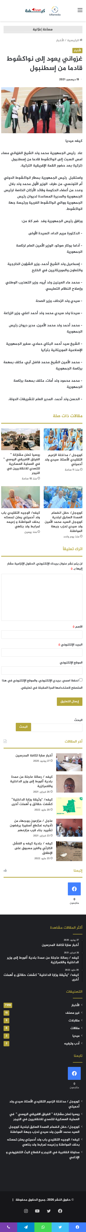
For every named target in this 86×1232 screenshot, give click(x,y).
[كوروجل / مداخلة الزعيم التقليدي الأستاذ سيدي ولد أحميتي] (63, 439)
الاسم (77, 626)
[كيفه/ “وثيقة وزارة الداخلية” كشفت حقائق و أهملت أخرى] (69, 806)
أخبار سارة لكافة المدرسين (34, 755)
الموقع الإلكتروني (71, 662)
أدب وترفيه (72, 1043)
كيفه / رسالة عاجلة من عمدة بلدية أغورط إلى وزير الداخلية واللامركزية (31, 781)
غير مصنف (72, 1013)
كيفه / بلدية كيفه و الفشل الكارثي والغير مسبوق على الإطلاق (33, 848)
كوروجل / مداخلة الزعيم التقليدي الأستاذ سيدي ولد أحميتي (63, 459)
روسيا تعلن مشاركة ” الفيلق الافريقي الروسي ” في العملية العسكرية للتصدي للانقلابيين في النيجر (21, 464)
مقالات (75, 1028)
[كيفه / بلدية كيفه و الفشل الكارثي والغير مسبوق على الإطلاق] (69, 851)
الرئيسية (73, 40)
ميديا (76, 1036)
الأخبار (60, 40)
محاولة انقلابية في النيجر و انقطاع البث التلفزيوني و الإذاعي (43, 1155)
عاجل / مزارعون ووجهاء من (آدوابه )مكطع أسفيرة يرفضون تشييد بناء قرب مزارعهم (31, 825)
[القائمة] (80, 12)
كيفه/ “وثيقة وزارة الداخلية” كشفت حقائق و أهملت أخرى (32, 802)
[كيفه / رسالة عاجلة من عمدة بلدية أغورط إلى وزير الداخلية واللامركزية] (69, 784)
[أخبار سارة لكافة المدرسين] (69, 762)
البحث (78, 720)
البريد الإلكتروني (70, 644)
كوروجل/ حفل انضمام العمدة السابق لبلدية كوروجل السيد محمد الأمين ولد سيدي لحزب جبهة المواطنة (63, 522)
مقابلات (74, 1020)
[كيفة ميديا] (43, 10)
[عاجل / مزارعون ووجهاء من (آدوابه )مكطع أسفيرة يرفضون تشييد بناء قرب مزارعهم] (69, 828)
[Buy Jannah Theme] (43, 30)
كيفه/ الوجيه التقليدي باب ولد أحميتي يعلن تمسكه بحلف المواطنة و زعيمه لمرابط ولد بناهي (20, 519)
